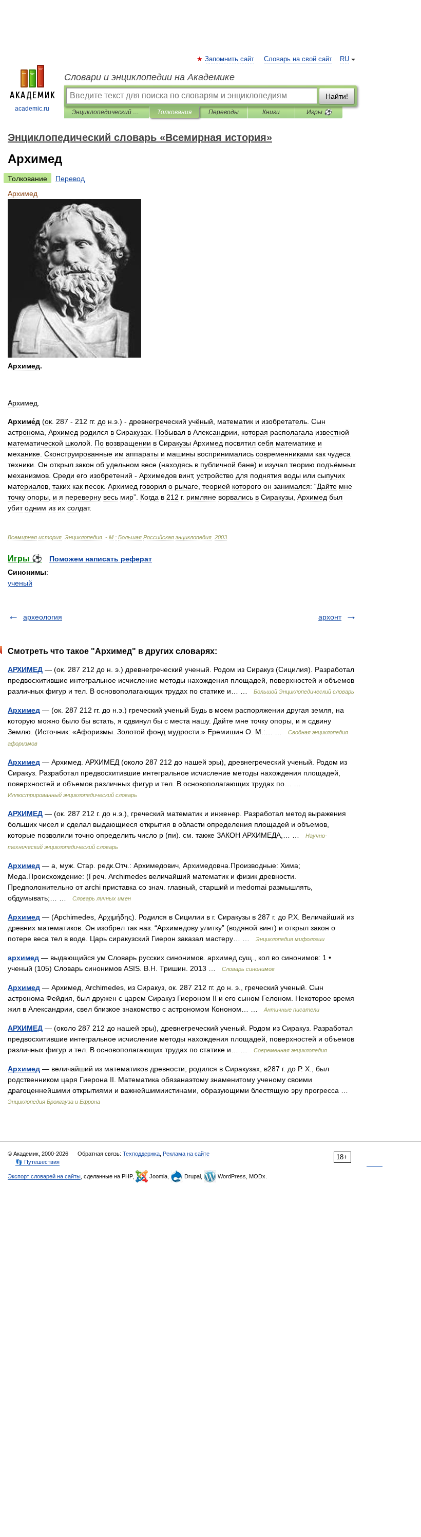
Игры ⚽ (319, 112)
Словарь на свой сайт (298, 59)
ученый (20, 583)
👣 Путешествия (37, 1162)
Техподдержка (141, 1154)
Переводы (223, 112)
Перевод (70, 178)
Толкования (174, 112)
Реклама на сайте (186, 1154)
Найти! (337, 96)
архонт (329, 617)
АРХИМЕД (25, 669)
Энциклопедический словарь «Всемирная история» (106, 112)
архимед (23, 957)
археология (42, 617)
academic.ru (32, 108)
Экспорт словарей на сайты (44, 1176)
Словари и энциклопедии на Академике (149, 77)
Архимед (24, 710)
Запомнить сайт (230, 59)
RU (344, 59)
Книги (271, 112)
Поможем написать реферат (100, 559)
